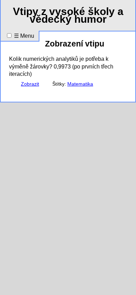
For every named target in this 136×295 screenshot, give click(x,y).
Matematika (80, 84)
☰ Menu (24, 36)
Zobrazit (30, 84)
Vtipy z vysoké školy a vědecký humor (68, 15)
